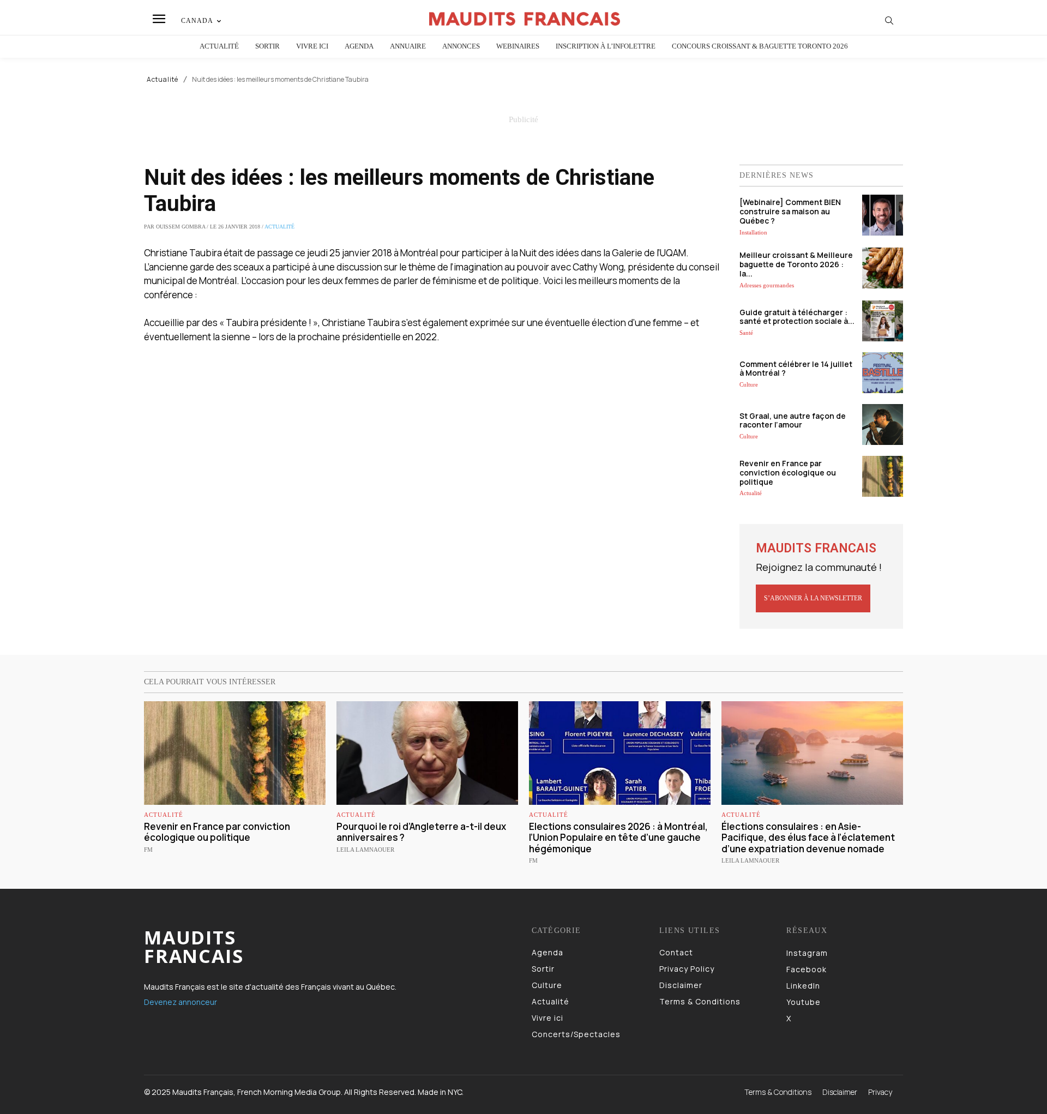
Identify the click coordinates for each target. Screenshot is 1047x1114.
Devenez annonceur (180, 1002)
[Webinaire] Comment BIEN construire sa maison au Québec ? (790, 211)
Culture (748, 384)
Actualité (162, 79)
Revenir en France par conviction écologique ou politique (787, 472)
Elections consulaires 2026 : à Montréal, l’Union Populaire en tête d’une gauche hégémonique (618, 837)
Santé (746, 332)
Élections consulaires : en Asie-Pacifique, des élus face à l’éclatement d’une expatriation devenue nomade (808, 837)
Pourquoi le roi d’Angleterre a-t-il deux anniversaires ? (421, 832)
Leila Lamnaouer (365, 849)
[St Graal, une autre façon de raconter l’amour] (882, 424)
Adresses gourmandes (766, 285)
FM (148, 849)
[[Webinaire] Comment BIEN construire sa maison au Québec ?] (882, 215)
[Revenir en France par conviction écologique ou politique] (882, 476)
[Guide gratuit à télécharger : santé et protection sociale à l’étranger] (882, 320)
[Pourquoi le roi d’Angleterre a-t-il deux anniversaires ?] (427, 753)
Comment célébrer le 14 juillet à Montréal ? (795, 368)
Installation (753, 232)
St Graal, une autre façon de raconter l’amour (792, 420)
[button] (889, 20)
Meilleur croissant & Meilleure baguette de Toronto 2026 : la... (796, 264)
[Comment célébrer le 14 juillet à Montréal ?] (882, 372)
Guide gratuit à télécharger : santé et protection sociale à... (797, 317)
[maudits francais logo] (525, 19)
